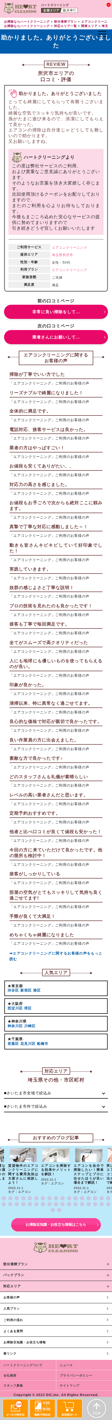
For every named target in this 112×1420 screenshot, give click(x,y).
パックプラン (13, 1275)
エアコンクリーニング (69, 247)
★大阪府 (15, 1004)
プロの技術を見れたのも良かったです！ (51, 605)
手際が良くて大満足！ (33, 916)
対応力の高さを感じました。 (40, 484)
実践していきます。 (30, 569)
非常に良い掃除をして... (56, 311)
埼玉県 (57, 255)
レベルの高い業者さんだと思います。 (49, 795)
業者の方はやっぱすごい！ (37, 447)
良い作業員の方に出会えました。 (44, 740)
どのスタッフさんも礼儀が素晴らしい (49, 776)
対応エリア (12, 1286)
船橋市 (42, 1044)
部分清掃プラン (15, 1264)
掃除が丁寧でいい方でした (37, 374)
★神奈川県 (17, 1021)
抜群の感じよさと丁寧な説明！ (42, 587)
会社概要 (10, 1375)
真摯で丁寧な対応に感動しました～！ (49, 526)
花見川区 (28, 1044)
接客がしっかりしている (35, 873)
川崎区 (30, 1026)
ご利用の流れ (13, 1320)
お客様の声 (12, 1297)
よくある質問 (13, 1331)
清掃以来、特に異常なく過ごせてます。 (51, 703)
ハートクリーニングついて (23, 1365)
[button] (4, 1198)
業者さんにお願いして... (56, 337)
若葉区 (13, 1044)
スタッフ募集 (13, 1385)
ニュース (66, 1365)
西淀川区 (15, 1008)
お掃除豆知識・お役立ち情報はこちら (56, 1224)
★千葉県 (15, 1039)
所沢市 (68, 255)
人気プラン (12, 1308)
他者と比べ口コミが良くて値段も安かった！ (56, 831)
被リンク (10, 1353)
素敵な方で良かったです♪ (36, 758)
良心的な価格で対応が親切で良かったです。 (56, 721)
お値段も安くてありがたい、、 (42, 466)
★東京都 (15, 986)
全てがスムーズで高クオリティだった (49, 642)
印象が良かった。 (28, 684)
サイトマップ (69, 1385)
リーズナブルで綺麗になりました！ (46, 392)
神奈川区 (15, 1026)
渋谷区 (13, 990)
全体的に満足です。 (30, 411)
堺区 (28, 1008)
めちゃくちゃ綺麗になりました (42, 934)
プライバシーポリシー (76, 1375)
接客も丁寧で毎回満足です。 (40, 624)
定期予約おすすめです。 (35, 813)
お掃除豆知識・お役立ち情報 (25, 1342)
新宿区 (26, 990)
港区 (37, 990)
